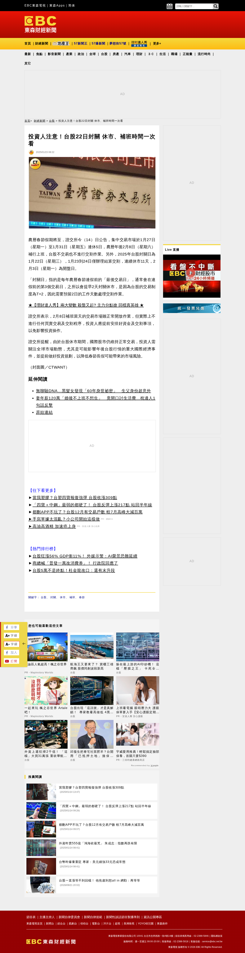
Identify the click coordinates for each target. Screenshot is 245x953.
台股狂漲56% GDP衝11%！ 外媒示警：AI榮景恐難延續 (85, 556)
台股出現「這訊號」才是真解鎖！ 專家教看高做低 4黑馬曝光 (91, 710)
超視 (117, 923)
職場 (174, 54)
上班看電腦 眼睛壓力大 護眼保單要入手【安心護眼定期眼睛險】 (137, 710)
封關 (53, 597)
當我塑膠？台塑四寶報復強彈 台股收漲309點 (75, 497)
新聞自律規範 (93, 917)
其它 (27, 63)
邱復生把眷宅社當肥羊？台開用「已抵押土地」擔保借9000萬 (91, 754)
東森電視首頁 (34, 923)
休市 (63, 597)
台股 (104, 54)
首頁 (27, 43)
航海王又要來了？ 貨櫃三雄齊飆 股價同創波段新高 (91, 666)
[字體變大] (11, 637)
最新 (27, 54)
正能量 (188, 54)
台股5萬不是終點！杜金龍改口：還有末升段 (74, 570)
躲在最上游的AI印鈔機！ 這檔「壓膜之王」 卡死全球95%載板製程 (137, 667)
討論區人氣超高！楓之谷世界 (45, 664)
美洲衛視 (129, 923)
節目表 (31, 917)
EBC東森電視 (35, 5)
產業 (69, 54)
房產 (116, 54)
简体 (71, 5)
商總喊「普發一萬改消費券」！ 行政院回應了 (75, 563)
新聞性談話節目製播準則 (123, 917)
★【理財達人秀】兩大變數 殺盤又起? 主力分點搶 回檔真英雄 (83, 305)
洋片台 (107, 923)
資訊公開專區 (153, 917)
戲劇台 (73, 923)
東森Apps (57, 5)
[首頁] (40, 24)
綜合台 (61, 923)
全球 (92, 54)
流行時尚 (204, 54)
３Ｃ (151, 54)
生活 (162, 54)
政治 (81, 54)
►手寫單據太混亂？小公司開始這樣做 (64, 519)
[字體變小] (12, 646)
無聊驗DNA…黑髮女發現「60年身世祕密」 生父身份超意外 (93, 391)
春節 (82, 597)
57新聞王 (80, 43)
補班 (72, 597)
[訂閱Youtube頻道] (11, 662)
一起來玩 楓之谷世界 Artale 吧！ (46, 710)
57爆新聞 (98, 43)
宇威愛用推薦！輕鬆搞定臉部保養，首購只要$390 (137, 753)
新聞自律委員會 (69, 917)
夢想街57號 (117, 43)
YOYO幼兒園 (146, 923)
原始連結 (44, 412)
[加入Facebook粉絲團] (11, 654)
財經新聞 (41, 43)
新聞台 (50, 923)
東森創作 (162, 923)
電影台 (96, 923)
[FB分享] (11, 629)
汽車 (127, 54)
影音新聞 (54, 54)
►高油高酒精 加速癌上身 (52, 526)
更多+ (157, 43)
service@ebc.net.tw (212, 941)
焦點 (39, 54)
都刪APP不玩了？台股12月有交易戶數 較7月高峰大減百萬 (88, 512)
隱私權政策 (216, 936)
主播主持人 (47, 917)
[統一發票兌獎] (191, 312)
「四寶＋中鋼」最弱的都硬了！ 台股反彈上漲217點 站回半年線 (92, 505)
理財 (139, 54)
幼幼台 (84, 923)
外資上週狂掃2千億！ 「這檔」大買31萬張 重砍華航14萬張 (46, 754)
